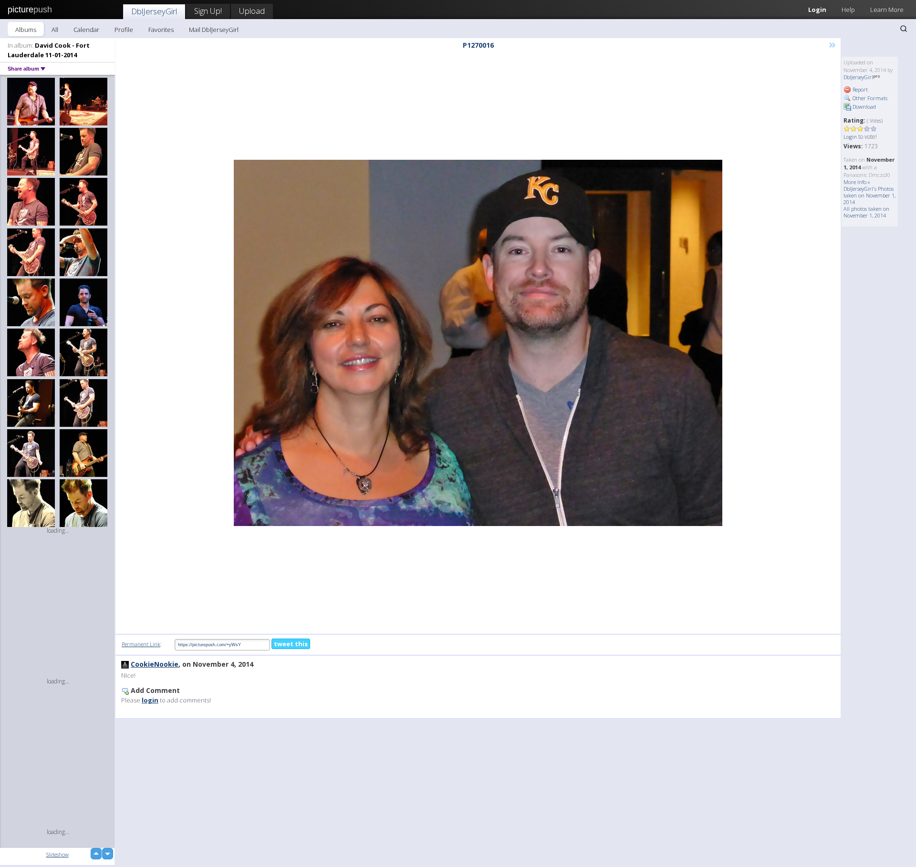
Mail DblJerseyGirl (214, 29)
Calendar (86, 29)
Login (817, 9)
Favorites (161, 29)
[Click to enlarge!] (478, 343)
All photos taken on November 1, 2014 (866, 212)
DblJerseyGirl (154, 11)
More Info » (856, 182)
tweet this (291, 644)
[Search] (903, 28)
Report (859, 89)
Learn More (887, 9)
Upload (252, 10)
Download (863, 106)
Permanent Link (141, 644)
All (55, 29)
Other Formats (869, 98)
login (150, 700)
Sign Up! (208, 10)
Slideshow (57, 854)
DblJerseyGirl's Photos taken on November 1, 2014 (869, 195)
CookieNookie (154, 664)
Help (848, 9)
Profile (123, 29)
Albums (25, 29)
